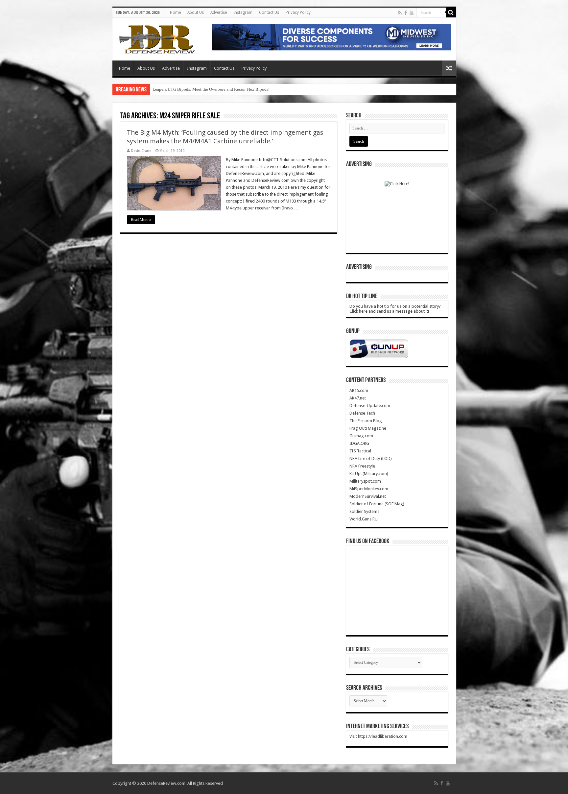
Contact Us (269, 12)
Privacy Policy (298, 12)
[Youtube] (411, 13)
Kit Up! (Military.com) (368, 473)
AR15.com (358, 390)
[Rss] (399, 13)
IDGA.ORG (359, 443)
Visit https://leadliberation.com (378, 736)
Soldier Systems (364, 511)
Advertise (218, 12)
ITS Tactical (360, 450)
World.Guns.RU (363, 519)
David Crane (141, 151)
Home (175, 12)
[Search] (451, 12)
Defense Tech (362, 413)
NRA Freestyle (362, 466)
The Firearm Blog (365, 420)
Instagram (242, 12)
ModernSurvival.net (367, 496)
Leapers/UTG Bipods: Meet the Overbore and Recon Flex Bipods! (211, 89)
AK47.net (357, 398)
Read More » (141, 219)
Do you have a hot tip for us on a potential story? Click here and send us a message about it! (395, 309)
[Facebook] (406, 13)
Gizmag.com (361, 435)
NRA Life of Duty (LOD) (370, 458)
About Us (195, 12)
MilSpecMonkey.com (368, 488)
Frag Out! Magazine (367, 428)
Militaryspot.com (365, 481)
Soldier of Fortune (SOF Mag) (376, 503)
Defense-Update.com (369, 405)
